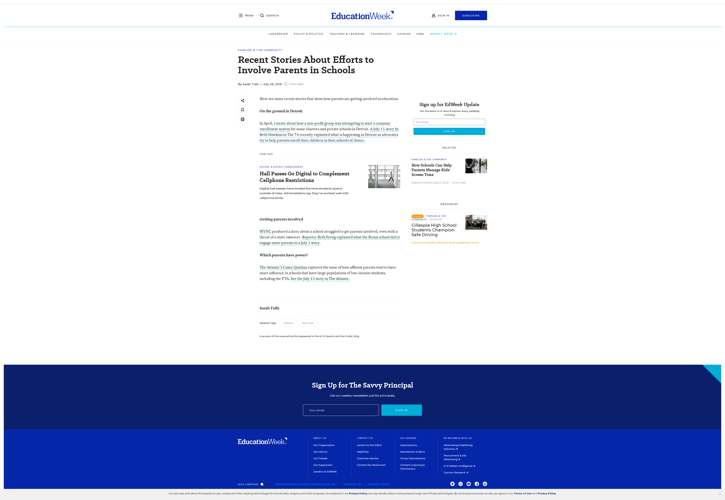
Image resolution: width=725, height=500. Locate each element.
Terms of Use (352, 484)
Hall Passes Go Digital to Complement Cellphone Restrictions (304, 176)
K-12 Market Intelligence (458, 466)
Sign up (401, 410)
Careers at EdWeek (325, 471)
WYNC (266, 231)
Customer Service (367, 458)
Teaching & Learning (347, 33)
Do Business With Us (458, 438)
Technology (381, 33)
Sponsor (436, 219)
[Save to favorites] (242, 110)
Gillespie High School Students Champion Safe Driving (434, 230)
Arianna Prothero (422, 182)
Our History (320, 451)
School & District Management (281, 167)
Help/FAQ (363, 451)
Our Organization (324, 445)
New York (307, 323)
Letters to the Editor (369, 445)
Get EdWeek (408, 438)
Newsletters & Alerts (412, 451)
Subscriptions (408, 445)
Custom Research (455, 472)
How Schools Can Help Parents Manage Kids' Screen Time (432, 170)
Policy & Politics (308, 33)
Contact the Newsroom (371, 465)
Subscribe (471, 15)
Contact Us (365, 438)
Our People (320, 458)
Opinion (404, 33)
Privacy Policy (378, 484)
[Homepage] (362, 15)
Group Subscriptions (412, 458)
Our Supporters (322, 465)
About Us (319, 438)
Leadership (278, 33)
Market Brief (442, 33)
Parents (288, 323)
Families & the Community (260, 50)
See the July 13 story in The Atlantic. (320, 278)
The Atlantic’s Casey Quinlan (283, 267)
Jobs (420, 33)
